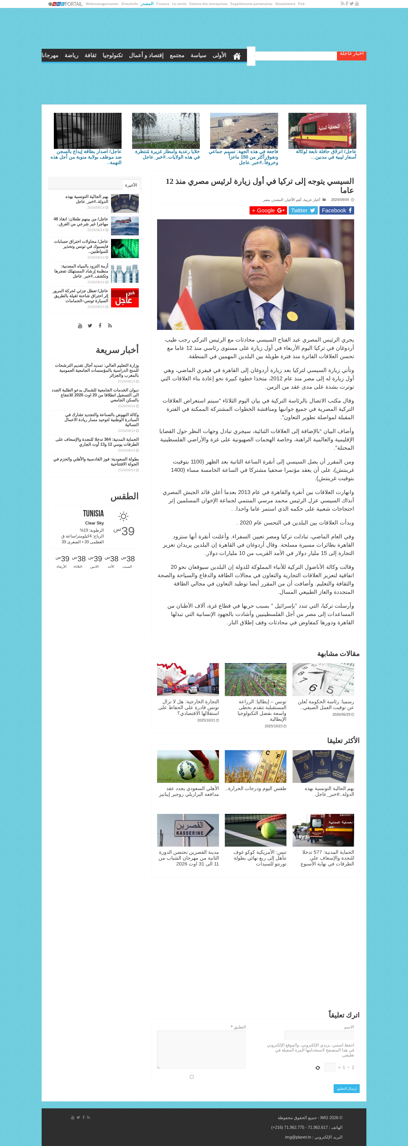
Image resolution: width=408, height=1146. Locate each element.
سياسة (238, 55)
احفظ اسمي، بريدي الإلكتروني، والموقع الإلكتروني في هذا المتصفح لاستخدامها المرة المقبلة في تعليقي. (310, 1050)
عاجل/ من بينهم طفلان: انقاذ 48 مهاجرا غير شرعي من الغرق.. (81, 221)
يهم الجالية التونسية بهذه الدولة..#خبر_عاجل (329, 791)
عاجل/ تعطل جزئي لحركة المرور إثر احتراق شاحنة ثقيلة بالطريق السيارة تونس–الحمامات (80, 295)
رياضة (111, 55)
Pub (301, 3)
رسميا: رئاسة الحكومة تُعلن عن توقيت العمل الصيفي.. (326, 704)
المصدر (147, 3)
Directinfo (129, 3)
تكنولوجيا (152, 55)
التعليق (238, 1027)
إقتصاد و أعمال (185, 55)
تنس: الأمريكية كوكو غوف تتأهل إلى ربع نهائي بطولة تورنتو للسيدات (259, 858)
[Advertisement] (256, 945)
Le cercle (179, 3)
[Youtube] (357, 3)
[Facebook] (347, 3)
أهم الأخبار (293, 200)
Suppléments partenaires (251, 3)
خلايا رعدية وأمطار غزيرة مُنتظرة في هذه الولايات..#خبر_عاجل (167, 154)
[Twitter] (351, 3)
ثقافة (130, 55)
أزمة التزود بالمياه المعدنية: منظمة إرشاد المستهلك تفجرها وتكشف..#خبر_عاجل (81, 271)
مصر (266, 200)
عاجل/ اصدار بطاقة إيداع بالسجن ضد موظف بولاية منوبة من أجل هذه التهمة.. (86, 157)
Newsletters (285, 3)
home (276, 54)
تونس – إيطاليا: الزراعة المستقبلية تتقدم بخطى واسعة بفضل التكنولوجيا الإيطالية (262, 710)
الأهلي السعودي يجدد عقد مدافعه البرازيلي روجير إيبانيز (189, 791)
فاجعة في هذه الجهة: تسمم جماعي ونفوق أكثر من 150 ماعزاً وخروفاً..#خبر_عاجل (243, 157)
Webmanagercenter (102, 3)
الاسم (349, 1027)
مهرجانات (86, 55)
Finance (162, 3)
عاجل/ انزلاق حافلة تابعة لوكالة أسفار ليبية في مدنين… (326, 154)
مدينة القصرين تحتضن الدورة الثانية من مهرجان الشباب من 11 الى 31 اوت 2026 (188, 858)
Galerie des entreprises (208, 3)
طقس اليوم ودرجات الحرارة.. (255, 788)
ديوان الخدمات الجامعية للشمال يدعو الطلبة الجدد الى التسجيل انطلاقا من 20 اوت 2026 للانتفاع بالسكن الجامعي (95, 395)
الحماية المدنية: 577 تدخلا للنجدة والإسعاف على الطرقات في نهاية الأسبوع (327, 858)
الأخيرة (131, 185)
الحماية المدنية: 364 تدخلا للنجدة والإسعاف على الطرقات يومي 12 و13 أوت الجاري (97, 442)
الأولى (259, 55)
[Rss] (342, 3)
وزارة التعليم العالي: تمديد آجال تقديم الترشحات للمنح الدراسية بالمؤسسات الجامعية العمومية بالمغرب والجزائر (97, 370)
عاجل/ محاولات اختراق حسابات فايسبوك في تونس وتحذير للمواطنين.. (81, 246)
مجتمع (216, 55)
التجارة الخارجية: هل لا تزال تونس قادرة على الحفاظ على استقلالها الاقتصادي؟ (188, 707)
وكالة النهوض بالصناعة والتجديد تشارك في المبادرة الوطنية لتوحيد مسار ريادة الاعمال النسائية (101, 419)
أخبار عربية (312, 200)
